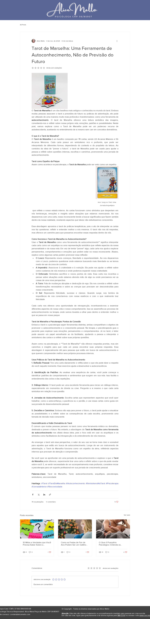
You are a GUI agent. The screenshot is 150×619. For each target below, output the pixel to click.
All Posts (23, 25)
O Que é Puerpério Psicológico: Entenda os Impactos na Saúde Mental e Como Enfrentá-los (112, 543)
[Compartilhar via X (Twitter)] (38, 494)
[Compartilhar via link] (50, 494)
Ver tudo (127, 515)
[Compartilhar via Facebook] (33, 494)
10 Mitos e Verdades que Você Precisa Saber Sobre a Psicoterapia (37, 543)
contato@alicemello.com (20, 614)
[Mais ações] (117, 41)
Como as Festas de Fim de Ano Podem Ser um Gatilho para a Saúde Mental (73, 543)
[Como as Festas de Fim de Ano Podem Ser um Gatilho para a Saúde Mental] (75, 528)
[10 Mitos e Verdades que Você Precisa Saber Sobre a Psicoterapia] (37, 528)
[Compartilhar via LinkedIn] (44, 494)
